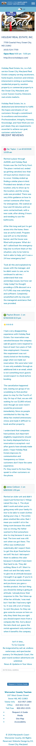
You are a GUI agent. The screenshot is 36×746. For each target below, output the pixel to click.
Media (20, 715)
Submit (18, 675)
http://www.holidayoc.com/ (16, 57)
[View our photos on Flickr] (12, 9)
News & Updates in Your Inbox (18, 664)
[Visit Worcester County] (18, 21)
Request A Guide (20, 712)
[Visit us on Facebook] (3, 9)
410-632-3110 (22, 705)
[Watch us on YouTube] (9, 9)
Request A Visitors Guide (18, 684)
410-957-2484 (25, 701)
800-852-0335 (23, 708)
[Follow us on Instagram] (6, 9)
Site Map (20, 718)
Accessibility (20, 722)
